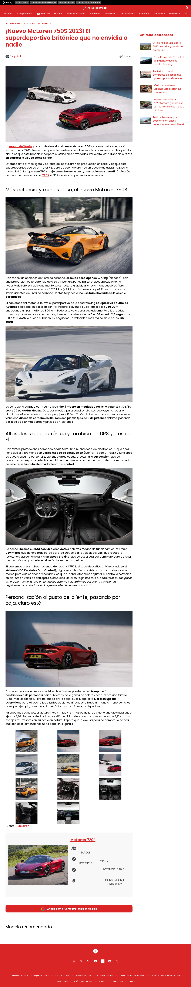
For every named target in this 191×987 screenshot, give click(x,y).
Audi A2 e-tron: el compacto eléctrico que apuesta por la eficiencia (167, 74)
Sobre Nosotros (20, 975)
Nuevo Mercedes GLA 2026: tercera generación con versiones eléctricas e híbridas (169, 105)
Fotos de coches (105, 975)
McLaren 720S (83, 839)
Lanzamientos (127, 13)
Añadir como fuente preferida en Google (72, 909)
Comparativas (24, 13)
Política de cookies (83, 981)
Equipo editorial (41, 975)
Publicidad (118, 981)
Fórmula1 (173, 13)
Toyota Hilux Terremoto (88, 2)
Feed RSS (117, 961)
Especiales (110, 13)
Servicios (158, 13)
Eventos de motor (76, 13)
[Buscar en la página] (187, 8)
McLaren (23, 826)
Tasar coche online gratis (133, 975)
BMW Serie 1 (22, 2)
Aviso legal (62, 981)
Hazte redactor (83, 975)
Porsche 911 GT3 (66, 2)
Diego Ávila (16, 56)
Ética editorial (63, 975)
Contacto (134, 981)
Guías (57, 13)
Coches (143, 13)
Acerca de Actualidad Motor (166, 975)
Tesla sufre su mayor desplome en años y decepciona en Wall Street (168, 120)
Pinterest (88, 961)
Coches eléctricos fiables (43, 2)
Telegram (102, 961)
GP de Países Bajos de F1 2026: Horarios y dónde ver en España (168, 46)
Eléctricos (95, 13)
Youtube (45, 13)
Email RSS (110, 961)
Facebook (74, 961)
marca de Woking (21, 146)
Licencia (103, 981)
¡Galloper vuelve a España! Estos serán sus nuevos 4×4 (167, 89)
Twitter (81, 961)
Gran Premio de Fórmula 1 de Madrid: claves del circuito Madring (169, 60)
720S (45, 175)
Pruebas (8, 13)
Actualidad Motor (15, 23)
